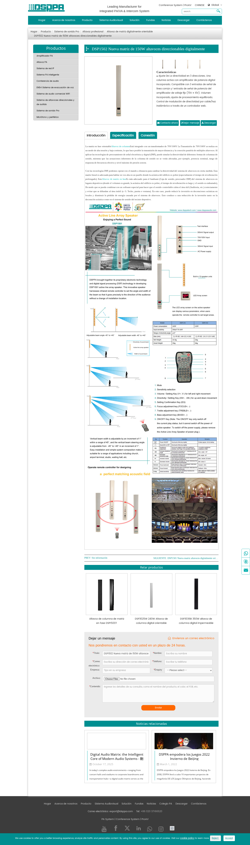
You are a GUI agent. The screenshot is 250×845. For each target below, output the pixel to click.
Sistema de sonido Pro (66, 32)
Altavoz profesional (92, 32)
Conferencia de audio (48, 81)
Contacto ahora (169, 123)
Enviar (158, 708)
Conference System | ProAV (175, 5)
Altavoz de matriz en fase (114, 179)
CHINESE (199, 5)
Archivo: (97, 678)
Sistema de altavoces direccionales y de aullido (55, 102)
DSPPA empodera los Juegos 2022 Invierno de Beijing (184, 756)
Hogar (41, 20)
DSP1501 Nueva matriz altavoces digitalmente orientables (193, 558)
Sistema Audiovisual (111, 20)
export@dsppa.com (121, 811)
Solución (134, 20)
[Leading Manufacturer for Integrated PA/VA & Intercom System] (47, 7)
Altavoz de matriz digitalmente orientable (130, 32)
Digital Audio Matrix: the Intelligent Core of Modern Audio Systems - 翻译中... (116, 756)
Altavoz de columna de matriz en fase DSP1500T (106, 621)
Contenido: (95, 686)
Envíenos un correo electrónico (193, 638)
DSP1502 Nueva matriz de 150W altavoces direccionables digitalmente (73, 36)
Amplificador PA (45, 56)
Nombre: (157, 653)
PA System (108, 819)
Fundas (150, 20)
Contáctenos (204, 20)
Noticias (166, 20)
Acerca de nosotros (63, 20)
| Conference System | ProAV (131, 819)
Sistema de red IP (45, 68)
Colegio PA (165, 804)
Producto (87, 20)
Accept (229, 838)
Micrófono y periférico (48, 117)
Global (215, 5)
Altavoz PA (42, 62)
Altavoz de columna (120, 146)
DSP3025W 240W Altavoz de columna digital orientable (151, 621)
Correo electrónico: (94, 663)
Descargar (184, 20)
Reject (215, 838)
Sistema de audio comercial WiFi (53, 94)
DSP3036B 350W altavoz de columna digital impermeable (196, 621)
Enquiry (158, 669)
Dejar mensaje (191, 123)
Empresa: (95, 669)
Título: (96, 653)
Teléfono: (157, 661)
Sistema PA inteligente (48, 74)
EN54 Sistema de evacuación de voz (55, 87)
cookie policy (187, 838)
